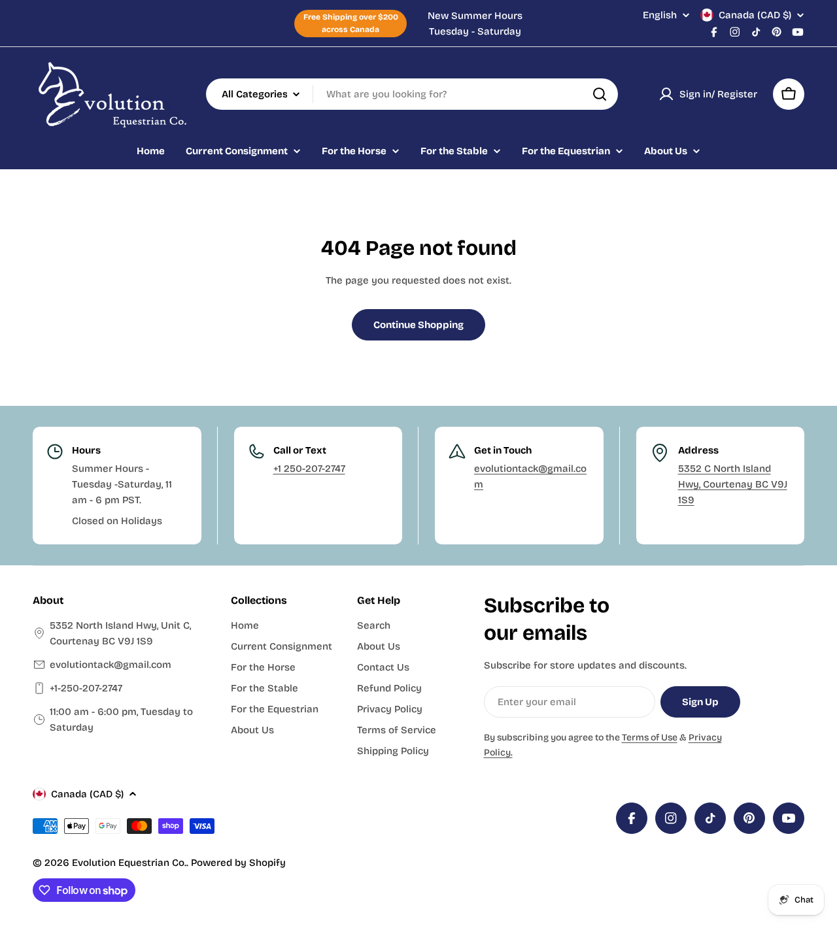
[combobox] (412, 94)
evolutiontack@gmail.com (110, 665)
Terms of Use (649, 737)
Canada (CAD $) (755, 15)
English (660, 15)
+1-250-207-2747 (86, 688)
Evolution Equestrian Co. (129, 863)
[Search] (599, 94)
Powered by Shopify (238, 863)
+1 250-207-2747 (309, 468)
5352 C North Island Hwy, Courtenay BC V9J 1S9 (732, 484)
